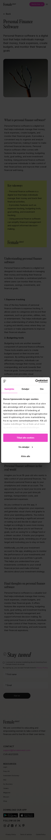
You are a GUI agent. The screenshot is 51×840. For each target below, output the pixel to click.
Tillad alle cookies (25, 437)
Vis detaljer (23, 447)
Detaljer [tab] (25, 389)
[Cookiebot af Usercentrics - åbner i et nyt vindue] (36, 381)
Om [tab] (41, 389)
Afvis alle (25, 456)
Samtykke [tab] (9, 389)
